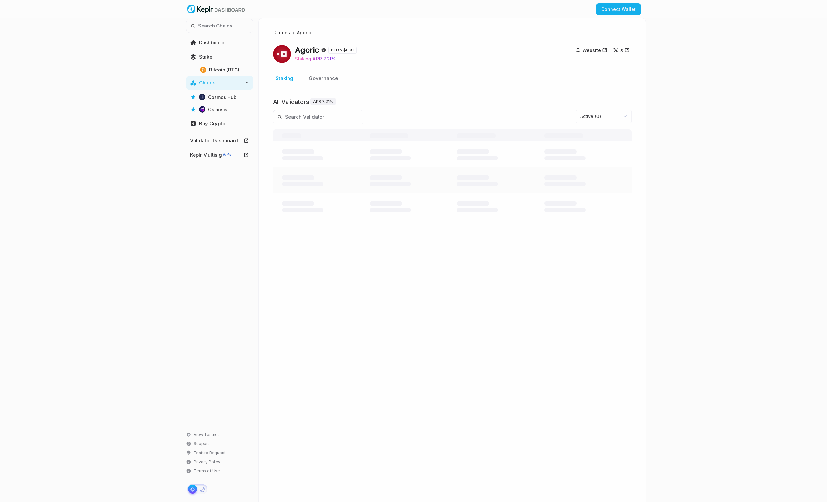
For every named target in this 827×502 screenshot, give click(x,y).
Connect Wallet (618, 9)
